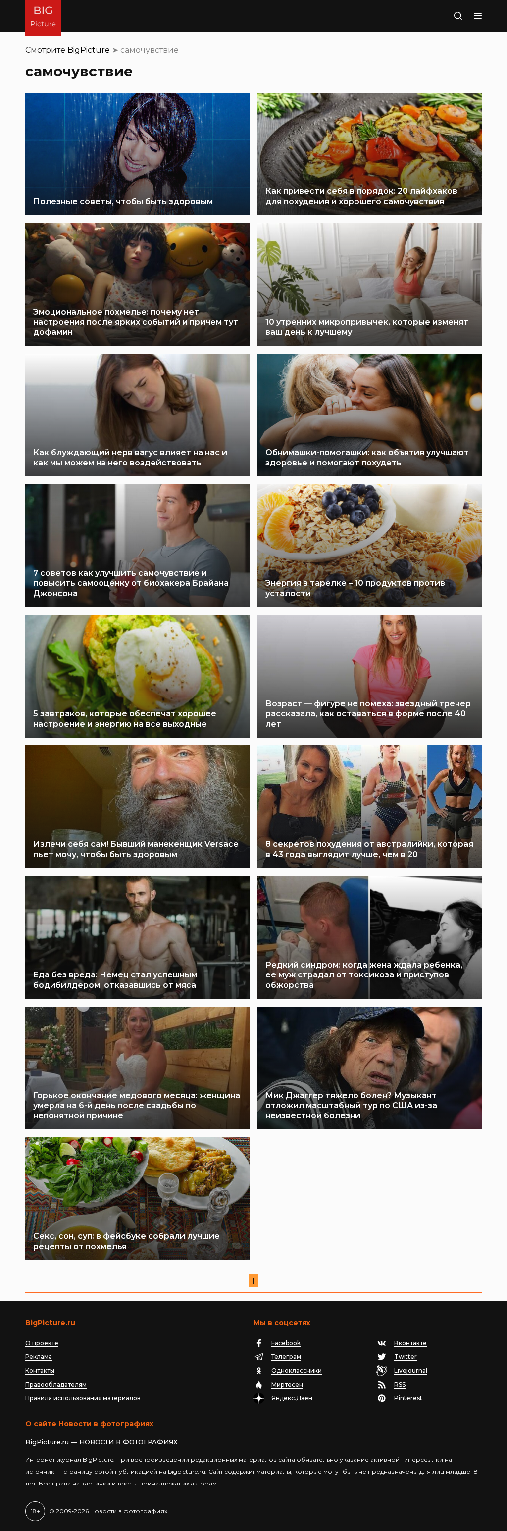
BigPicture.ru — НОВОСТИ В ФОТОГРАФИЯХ (101, 1442)
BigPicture (88, 50)
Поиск (439, 15)
